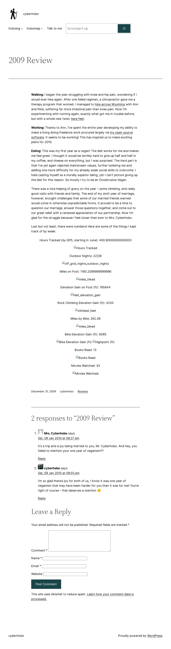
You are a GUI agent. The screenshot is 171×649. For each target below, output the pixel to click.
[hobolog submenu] (22, 28)
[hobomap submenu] (42, 28)
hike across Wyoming (110, 104)
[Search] (124, 28)
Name (36, 558)
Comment (39, 550)
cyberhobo (31, 14)
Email (36, 566)
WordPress (154, 635)
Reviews (83, 391)
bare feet (77, 118)
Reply (42, 458)
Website (36, 574)
